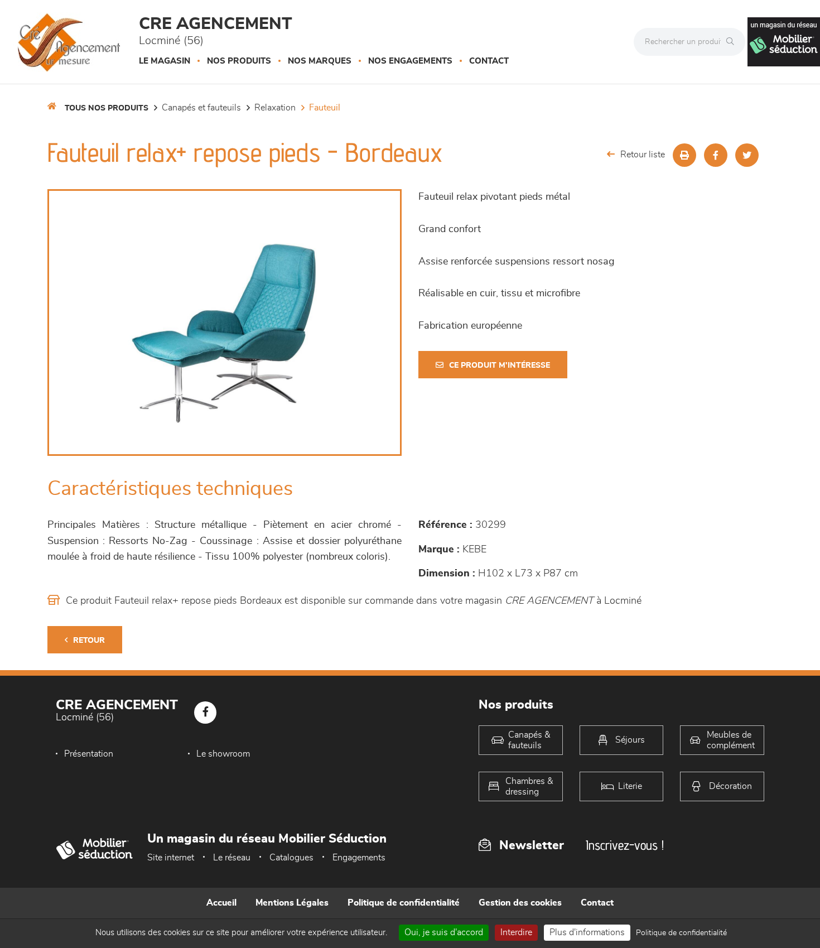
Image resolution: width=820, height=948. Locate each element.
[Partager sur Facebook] (715, 155)
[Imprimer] (684, 155)
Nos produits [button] (239, 61)
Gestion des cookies (520, 902)
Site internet (170, 857)
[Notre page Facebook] (205, 712)
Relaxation (275, 107)
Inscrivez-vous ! (625, 845)
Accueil (221, 902)
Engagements (358, 857)
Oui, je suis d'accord (443, 932)
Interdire (516, 932)
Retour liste (642, 154)
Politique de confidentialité (404, 902)
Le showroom (223, 753)
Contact (489, 61)
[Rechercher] (733, 42)
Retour (89, 640)
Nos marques (319, 61)
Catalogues (291, 857)
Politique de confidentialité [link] (681, 933)
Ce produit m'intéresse (499, 365)
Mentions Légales (292, 902)
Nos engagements (410, 61)
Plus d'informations (587, 932)
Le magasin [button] (164, 61)
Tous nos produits (106, 108)
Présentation (88, 753)
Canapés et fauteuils (201, 107)
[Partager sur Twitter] (747, 155)
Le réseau (231, 857)
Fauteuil (324, 107)
